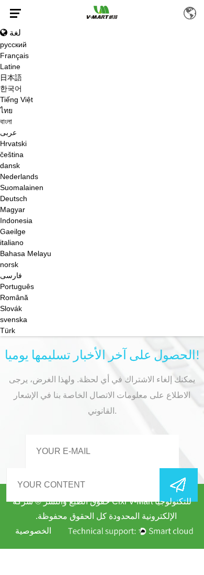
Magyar (12, 209)
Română (14, 297)
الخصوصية (33, 530)
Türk (7, 330)
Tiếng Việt (16, 99)
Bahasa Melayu (25, 253)
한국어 (11, 88)
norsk (9, 264)
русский (13, 44)
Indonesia (16, 220)
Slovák (11, 308)
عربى (8, 132)
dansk (10, 165)
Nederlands (19, 176)
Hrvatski (13, 143)
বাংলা (6, 121)
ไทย (6, 110)
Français (14, 55)
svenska (13, 319)
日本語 (11, 77)
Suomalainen (21, 187)
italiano (12, 242)
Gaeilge (13, 231)
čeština (12, 154)
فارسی (11, 275)
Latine (10, 66)
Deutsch (13, 198)
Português (17, 286)
